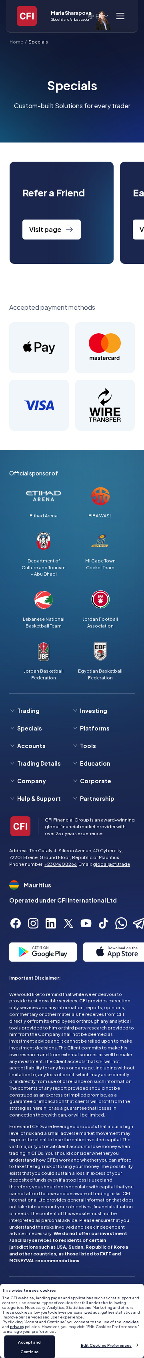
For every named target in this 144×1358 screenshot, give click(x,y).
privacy (17, 1326)
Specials (38, 41)
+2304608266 (60, 864)
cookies (131, 1321)
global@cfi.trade (111, 864)
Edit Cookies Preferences (106, 1345)
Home (16, 41)
